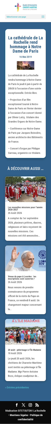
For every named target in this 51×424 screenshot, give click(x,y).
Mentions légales (19, 415)
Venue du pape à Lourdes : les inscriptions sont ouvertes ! (22, 277)
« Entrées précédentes (17, 387)
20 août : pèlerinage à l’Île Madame (24, 350)
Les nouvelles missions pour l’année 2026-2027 (25, 208)
